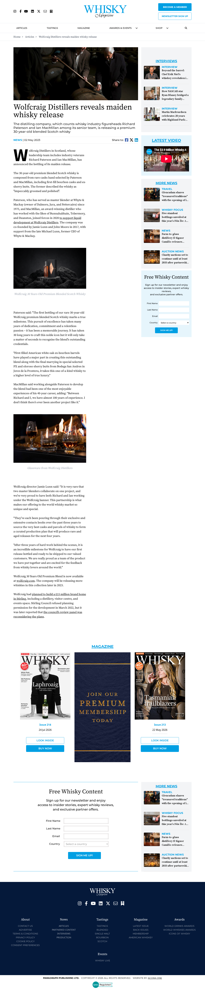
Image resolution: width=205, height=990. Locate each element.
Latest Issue (141, 926)
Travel (167, 189)
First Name (152, 303)
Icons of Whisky (179, 933)
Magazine (84, 28)
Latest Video (166, 140)
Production (64, 937)
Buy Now (45, 748)
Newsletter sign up (175, 16)
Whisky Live (102, 960)
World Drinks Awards (179, 926)
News (18, 140)
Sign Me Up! (166, 330)
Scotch (102, 941)
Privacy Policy (25, 937)
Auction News (173, 251)
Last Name (152, 310)
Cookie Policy (25, 941)
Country (154, 322)
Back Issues (140, 929)
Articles (21, 28)
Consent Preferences (25, 945)
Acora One (155, 978)
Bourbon (102, 937)
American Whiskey (141, 937)
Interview (169, 67)
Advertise (25, 929)
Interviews (63, 933)
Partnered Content (64, 929)
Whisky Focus (172, 210)
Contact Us (25, 926)
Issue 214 (45, 724)
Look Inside (45, 740)
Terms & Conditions (25, 933)
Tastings (52, 28)
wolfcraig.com (25, 581)
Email (155, 316)
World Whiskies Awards (179, 929)
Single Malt (102, 933)
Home (16, 36)
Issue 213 (160, 724)
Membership (141, 933)
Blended (102, 929)
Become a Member (175, 7)
